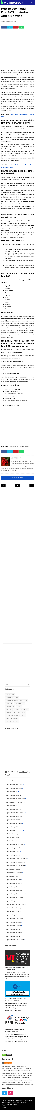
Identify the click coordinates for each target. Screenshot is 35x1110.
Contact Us (28, 1100)
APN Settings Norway (14, 908)
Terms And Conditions (19, 1102)
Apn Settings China (13, 855)
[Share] (4, 27)
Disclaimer (19, 1100)
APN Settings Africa (13, 869)
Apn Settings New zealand (16, 862)
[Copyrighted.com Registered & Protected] (7, 1064)
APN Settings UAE (13, 876)
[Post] (17, 958)
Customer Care (11, 712)
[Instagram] (10, 1093)
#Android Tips (15, 446)
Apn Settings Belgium (14, 823)
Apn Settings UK (12, 791)
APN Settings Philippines (15, 802)
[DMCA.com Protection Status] (7, 1055)
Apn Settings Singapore (15, 897)
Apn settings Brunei (13, 936)
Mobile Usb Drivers (12, 700)
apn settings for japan (15, 830)
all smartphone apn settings (15, 715)
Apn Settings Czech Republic (17, 858)
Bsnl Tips (9, 709)
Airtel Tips (9, 703)
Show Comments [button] (17, 478)
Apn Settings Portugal (14, 932)
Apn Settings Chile (13, 851)
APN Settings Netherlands (16, 904)
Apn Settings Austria (14, 809)
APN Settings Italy (13, 837)
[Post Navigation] (17, 485)
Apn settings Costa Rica (15, 940)
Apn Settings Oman (13, 929)
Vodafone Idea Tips (12, 721)
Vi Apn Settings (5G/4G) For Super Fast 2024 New (16, 968)
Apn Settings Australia (15, 784)
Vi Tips (19, 706)
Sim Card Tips (10, 706)
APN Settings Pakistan (14, 911)
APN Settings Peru (13, 841)
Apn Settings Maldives (15, 883)
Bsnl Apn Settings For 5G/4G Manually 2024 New (14, 1030)
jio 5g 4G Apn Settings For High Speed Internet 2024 (15, 999)
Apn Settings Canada (14, 788)
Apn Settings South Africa (16, 866)
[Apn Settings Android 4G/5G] (12, 2)
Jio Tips (16, 709)
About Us (11, 1100)
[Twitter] (4, 1093)
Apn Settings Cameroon (15, 915)
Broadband (21, 712)
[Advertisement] (17, 50)
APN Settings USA (13, 781)
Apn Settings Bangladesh (16, 813)
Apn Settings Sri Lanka (15, 827)
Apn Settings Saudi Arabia (16, 894)
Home (4, 1100)
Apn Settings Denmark (15, 795)
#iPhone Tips (24, 446)
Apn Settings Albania (14, 820)
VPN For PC (23, 700)
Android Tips (10, 694)
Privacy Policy (6, 1102)
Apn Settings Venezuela (15, 901)
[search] (28, 684)
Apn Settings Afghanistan (16, 798)
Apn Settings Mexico (14, 925)
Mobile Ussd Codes (12, 697)
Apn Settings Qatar (13, 887)
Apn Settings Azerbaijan (15, 844)
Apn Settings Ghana (14, 922)
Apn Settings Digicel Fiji (15, 918)
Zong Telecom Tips (12, 718)
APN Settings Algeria (14, 834)
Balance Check (19, 703)
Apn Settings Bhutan (14, 880)
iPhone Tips (24, 709)
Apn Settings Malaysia (15, 816)
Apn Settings (11, 805)
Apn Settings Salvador (15, 890)
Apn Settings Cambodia (15, 848)
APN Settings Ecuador (14, 873)
